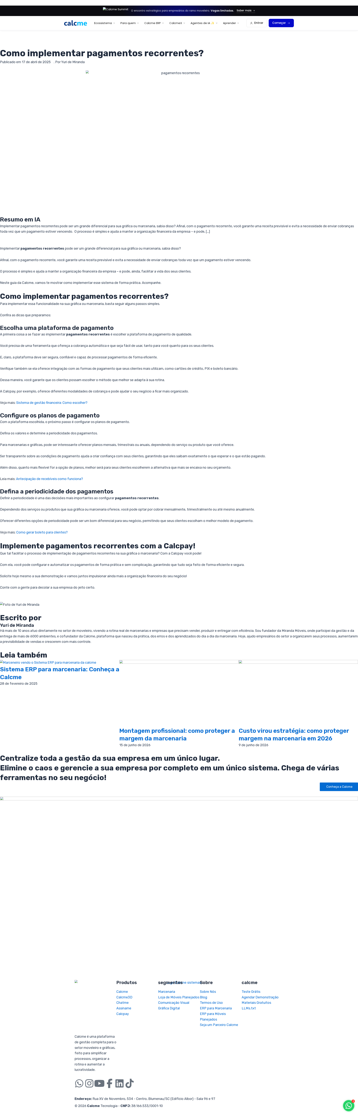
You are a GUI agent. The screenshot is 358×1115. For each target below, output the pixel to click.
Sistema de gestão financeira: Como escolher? (51, 403)
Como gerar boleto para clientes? (42, 532)
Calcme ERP (152, 23)
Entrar (258, 23)
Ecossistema (103, 23)
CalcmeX (175, 23)
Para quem (128, 23)
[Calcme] (75, 23)
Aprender (229, 23)
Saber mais (244, 10)
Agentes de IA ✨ (202, 23)
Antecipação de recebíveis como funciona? (49, 479)
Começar (279, 23)
